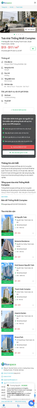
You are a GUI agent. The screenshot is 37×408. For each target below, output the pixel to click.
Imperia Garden (20, 313)
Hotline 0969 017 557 (19, 147)
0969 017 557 (7, 376)
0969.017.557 (20, 395)
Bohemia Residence (22, 241)
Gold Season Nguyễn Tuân (24, 265)
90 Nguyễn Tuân (21, 217)
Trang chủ (4, 7)
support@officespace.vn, (15, 393)
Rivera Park (19, 337)
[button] (14, 34)
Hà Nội (11, 7)
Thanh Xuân (19, 7)
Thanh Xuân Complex (22, 289)
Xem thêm (4, 197)
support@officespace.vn (10, 380)
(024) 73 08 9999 (8, 373)
